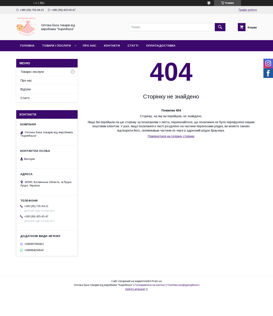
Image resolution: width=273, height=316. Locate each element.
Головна (27, 45)
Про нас (89, 45)
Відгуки (25, 89)
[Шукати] (220, 27)
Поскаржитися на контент (150, 285)
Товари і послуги (56, 45)
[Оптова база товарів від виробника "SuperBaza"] (26, 34)
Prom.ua (157, 281)
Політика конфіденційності (183, 285)
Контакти (112, 45)
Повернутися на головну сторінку (171, 136)
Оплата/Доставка (160, 45)
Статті (133, 45)
